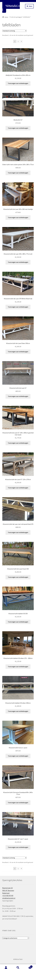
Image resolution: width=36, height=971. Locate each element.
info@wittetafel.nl (8, 898)
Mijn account (6, 967)
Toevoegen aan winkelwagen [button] (18, 83)
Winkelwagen (28, 965)
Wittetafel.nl (11, 8)
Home (6, 17)
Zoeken (18, 967)
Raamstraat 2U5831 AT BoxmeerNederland (8, 890)
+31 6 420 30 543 (7, 896)
